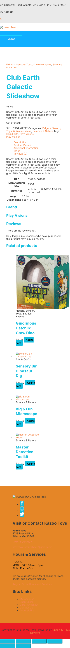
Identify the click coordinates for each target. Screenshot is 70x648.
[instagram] (23, 509)
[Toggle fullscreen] (23, 641)
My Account (27, 599)
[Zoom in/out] (7, 641)
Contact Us (26, 607)
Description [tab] (20, 142)
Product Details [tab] (22, 145)
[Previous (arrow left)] (7, 646)
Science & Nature (43, 131)
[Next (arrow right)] (23, 646)
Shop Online (27, 601)
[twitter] (22, 515)
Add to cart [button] (24, 341)
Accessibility (27, 610)
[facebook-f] (23, 504)
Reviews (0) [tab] (20, 153)
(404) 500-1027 (22, 541)
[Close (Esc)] (54, 641)
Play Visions (27, 134)
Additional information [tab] (26, 148)
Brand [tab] (16, 150)
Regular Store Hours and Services (32, 584)
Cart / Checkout (29, 604)
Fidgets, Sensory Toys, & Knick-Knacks (28, 64)
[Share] (39, 641)
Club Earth (12, 134)
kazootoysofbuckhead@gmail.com (32, 547)
